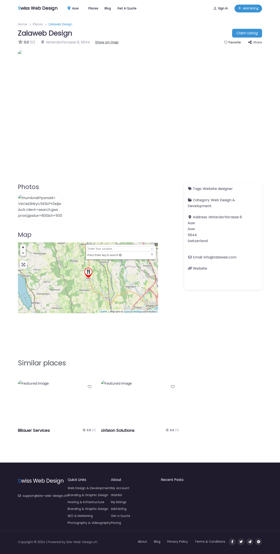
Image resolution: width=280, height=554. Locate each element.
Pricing (116, 523)
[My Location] (120, 255)
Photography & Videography (89, 523)
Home (22, 24)
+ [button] (23, 247)
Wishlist (116, 495)
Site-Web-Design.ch (81, 542)
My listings (118, 502)
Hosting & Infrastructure (86, 502)
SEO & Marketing (80, 516)
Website (200, 268)
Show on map (107, 42)
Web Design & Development (89, 488)
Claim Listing (247, 33)
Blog (108, 8)
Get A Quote (126, 8)
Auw (75, 8)
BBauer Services (34, 430)
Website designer (218, 188)
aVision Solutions (118, 430)
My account (120, 488)
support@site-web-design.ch (45, 496)
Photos (28, 187)
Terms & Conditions (210, 541)
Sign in (223, 8)
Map (25, 235)
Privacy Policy (177, 541)
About (142, 541)
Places (93, 8)
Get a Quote (120, 516)
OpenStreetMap (133, 311)
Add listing (250, 8)
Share (257, 42)
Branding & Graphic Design (88, 495)
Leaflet (103, 311)
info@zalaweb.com (220, 257)
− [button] (23, 253)
